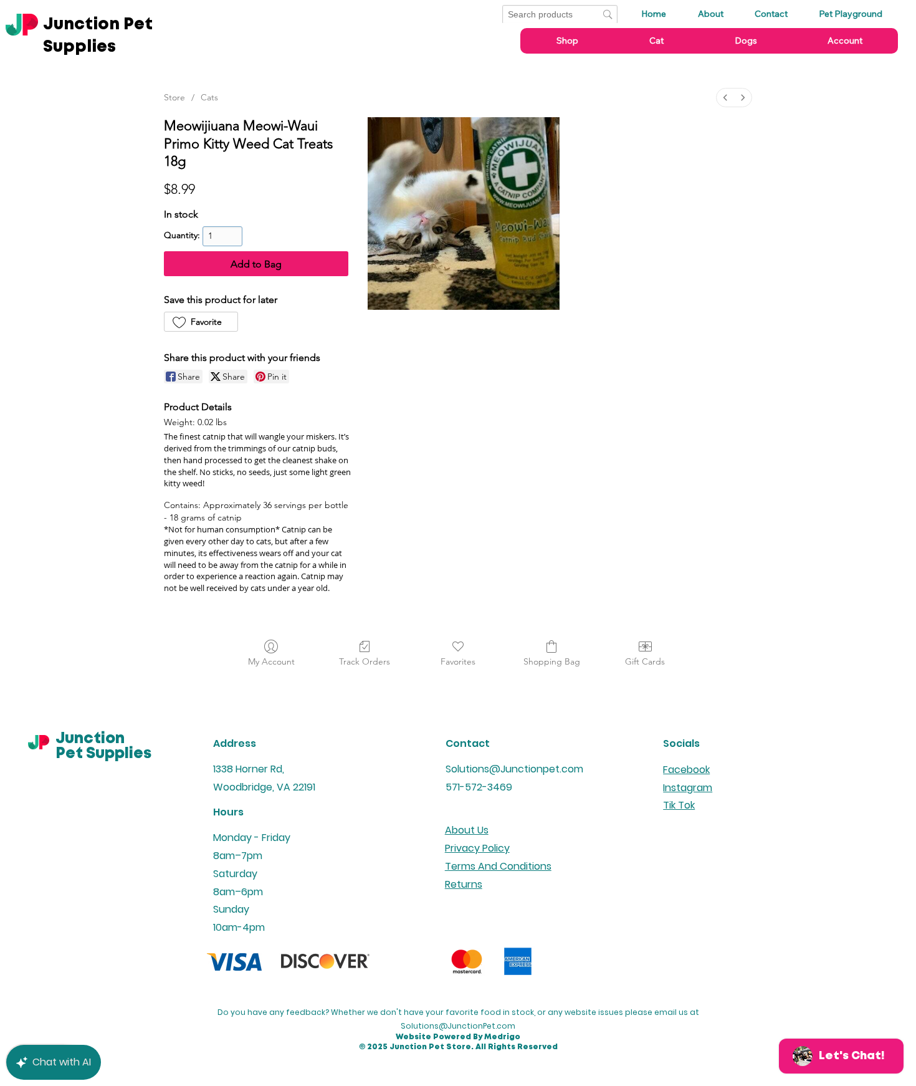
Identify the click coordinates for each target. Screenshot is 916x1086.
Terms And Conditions (498, 866)
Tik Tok (679, 805)
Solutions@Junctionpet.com (514, 769)
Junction (90, 739)
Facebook (686, 769)
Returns (463, 884)
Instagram (687, 788)
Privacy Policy (477, 848)
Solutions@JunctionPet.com (458, 1026)
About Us (467, 830)
